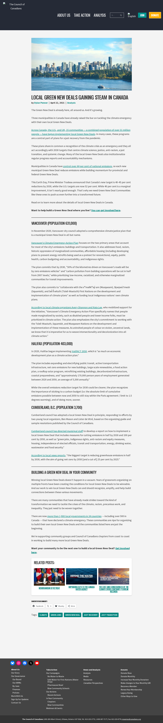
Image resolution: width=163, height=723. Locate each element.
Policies (15, 692)
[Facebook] (24, 663)
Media (86, 676)
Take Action (82, 15)
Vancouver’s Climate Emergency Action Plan (54, 242)
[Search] (121, 15)
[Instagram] (18, 663)
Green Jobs (56, 615)
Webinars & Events (54, 708)
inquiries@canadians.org (131, 719)
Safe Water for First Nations (59, 679)
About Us (63, 15)
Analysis (100, 15)
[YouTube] (37, 663)
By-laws (15, 686)
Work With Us (17, 696)
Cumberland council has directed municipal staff (57, 431)
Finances (16, 689)
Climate (43, 615)
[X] (31, 663)
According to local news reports (48, 455)
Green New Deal (72, 615)
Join (142, 15)
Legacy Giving (127, 693)
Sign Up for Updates (20, 699)
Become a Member (129, 686)
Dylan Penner (41, 102)
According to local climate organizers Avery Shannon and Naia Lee (66, 307)
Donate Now (126, 673)
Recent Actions (54, 695)
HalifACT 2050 (79, 351)
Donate (124, 669)
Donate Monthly (128, 676)
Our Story (15, 672)
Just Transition (109, 615)
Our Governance (18, 676)
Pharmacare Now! (55, 685)
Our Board (16, 679)
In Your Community (54, 698)
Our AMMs (16, 682)
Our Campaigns (53, 673)
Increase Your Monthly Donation (135, 679)
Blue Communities (55, 705)
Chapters (51, 701)
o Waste (60, 676)
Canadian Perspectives (93, 683)
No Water (51, 676)
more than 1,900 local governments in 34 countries (74, 516)
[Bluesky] (12, 663)
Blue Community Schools (58, 688)
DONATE (155, 15)
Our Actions (51, 691)
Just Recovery (91, 615)
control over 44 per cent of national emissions (87, 166)
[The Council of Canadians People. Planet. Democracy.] (16, 15)
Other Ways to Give (129, 696)
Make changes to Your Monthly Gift (136, 683)
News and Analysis (91, 669)
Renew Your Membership (131, 689)
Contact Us (16, 702)
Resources (87, 679)
